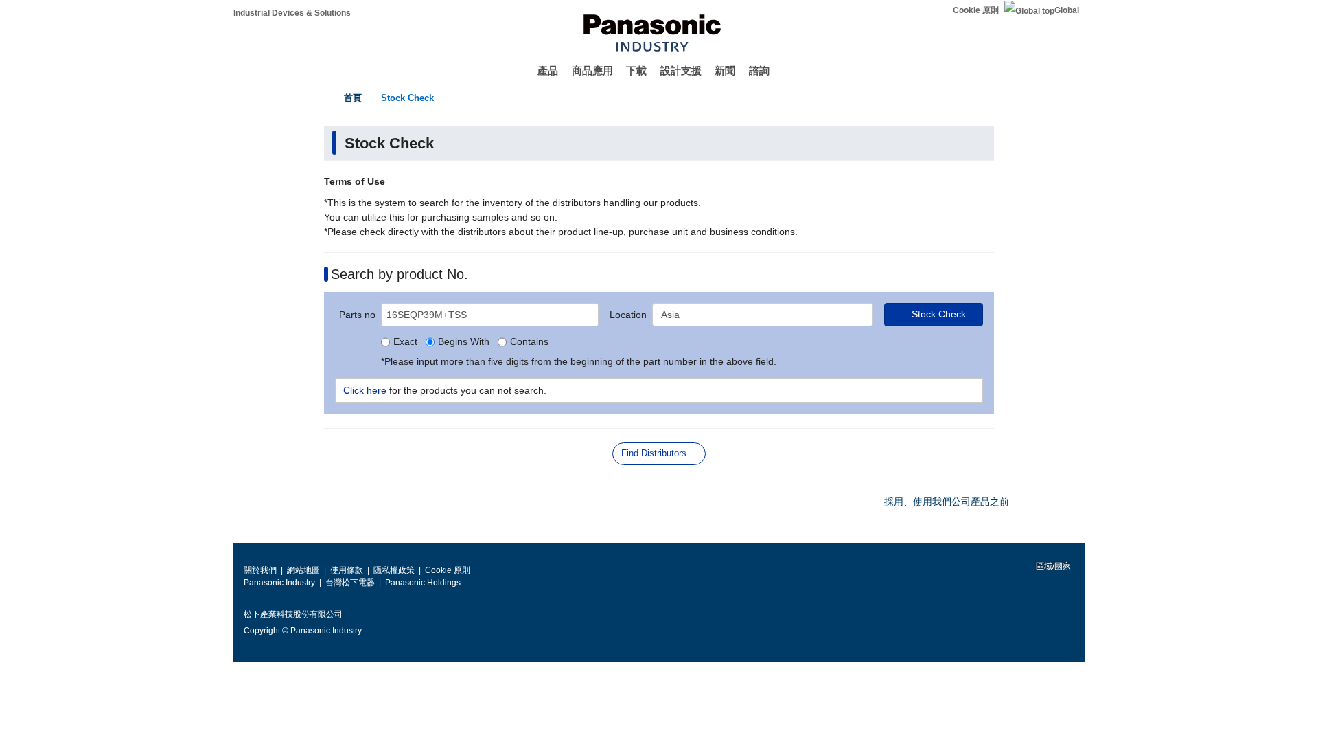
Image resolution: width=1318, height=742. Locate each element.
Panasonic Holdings (423, 582)
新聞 (725, 70)
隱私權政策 (394, 570)
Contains (529, 342)
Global (1066, 10)
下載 (636, 70)
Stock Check (407, 98)
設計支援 (681, 70)
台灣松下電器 (350, 582)
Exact (405, 342)
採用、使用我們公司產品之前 (946, 501)
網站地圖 (303, 570)
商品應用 (592, 70)
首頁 (353, 98)
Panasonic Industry (279, 582)
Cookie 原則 (976, 10)
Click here (364, 390)
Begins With (463, 342)
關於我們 (260, 570)
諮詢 (759, 70)
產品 (547, 70)
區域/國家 (1052, 566)
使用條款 (346, 570)
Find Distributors (653, 453)
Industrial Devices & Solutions (292, 13)
